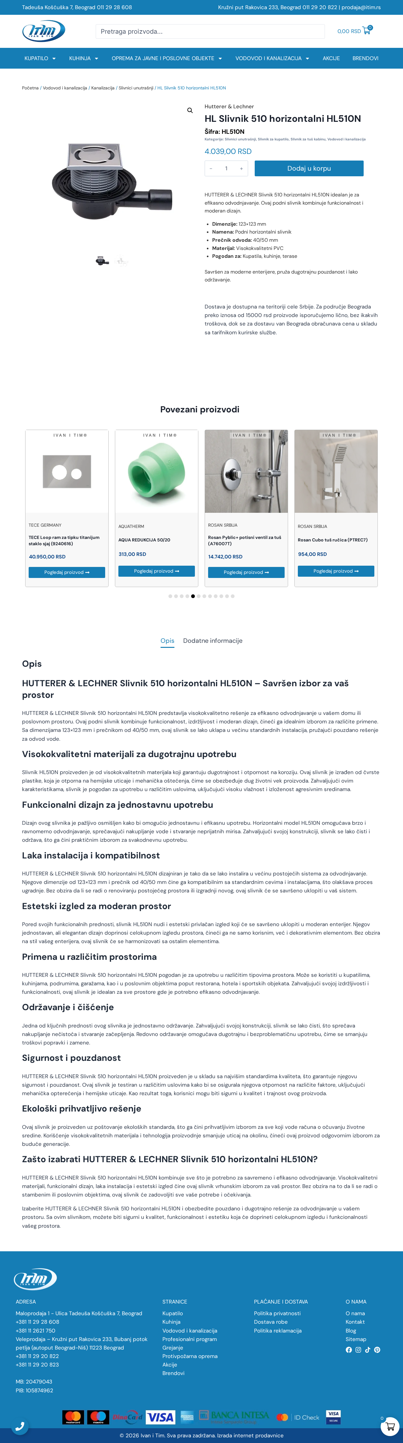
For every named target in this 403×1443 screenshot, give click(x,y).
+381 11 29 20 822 (37, 1356)
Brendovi (365, 58)
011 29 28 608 (114, 7)
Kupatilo (36, 58)
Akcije (331, 58)
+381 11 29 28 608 (37, 1321)
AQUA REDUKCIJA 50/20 (144, 540)
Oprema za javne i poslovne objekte (163, 58)
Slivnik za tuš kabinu (308, 139)
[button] (190, 110)
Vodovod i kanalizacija (269, 58)
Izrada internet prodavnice (250, 1435)
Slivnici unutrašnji (136, 88)
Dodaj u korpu (309, 168)
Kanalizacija (103, 88)
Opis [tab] (167, 641)
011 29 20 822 (320, 7)
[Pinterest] (377, 1350)
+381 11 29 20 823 (37, 1364)
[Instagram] (358, 1350)
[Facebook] (349, 1350)
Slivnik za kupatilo (273, 139)
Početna (30, 88)
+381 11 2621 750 (35, 1330)
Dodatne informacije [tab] (212, 641)
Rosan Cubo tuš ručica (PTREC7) (333, 540)
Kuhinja (80, 58)
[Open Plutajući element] (20, 1426)
